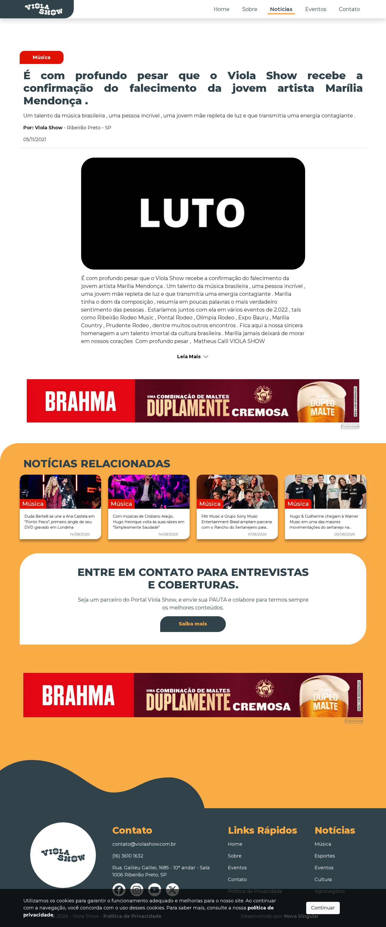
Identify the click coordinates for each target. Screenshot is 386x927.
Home (221, 9)
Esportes (325, 856)
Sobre (249, 9)
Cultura (323, 879)
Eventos (315, 9)
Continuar (323, 908)
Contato (349, 9)
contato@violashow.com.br (144, 844)
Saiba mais (193, 624)
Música (323, 844)
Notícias (281, 9)
